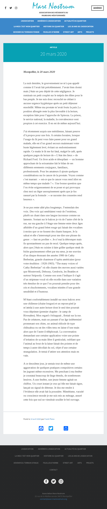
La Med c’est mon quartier (27, 26)
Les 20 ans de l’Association (80, 26)
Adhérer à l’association (49, 21)
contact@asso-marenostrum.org (53, 499)
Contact (54, 470)
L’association (27, 21)
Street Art (68, 32)
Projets (90, 32)
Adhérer (97, 8)
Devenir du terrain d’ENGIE (26, 32)
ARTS (80, 32)
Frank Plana (49, 419)
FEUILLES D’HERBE (51, 32)
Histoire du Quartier (53, 26)
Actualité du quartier (75, 21)
